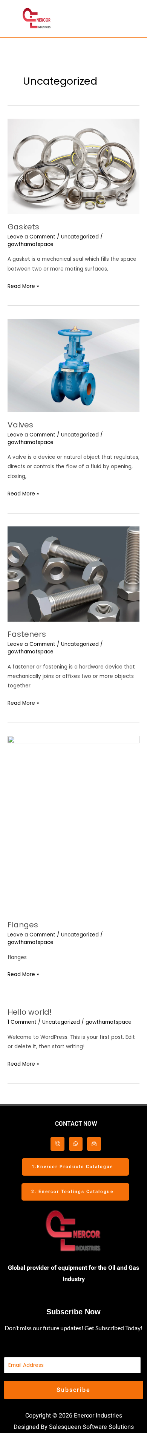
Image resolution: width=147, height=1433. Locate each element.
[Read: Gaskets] (73, 166)
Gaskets (23, 226)
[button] (107, 19)
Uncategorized (80, 236)
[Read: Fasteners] (73, 574)
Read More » (23, 286)
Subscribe (73, 1389)
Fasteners (27, 634)
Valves (20, 424)
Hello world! (30, 1012)
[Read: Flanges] (73, 824)
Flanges (23, 924)
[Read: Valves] (73, 365)
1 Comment (22, 1022)
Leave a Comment (31, 236)
